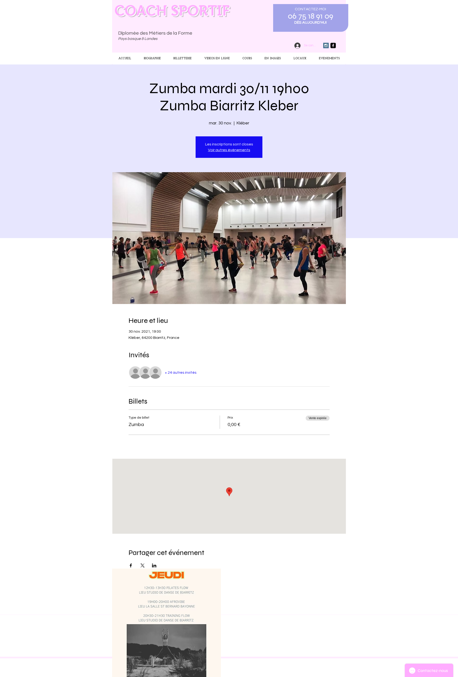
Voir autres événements (229, 150)
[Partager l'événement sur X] (142, 565)
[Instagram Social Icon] (326, 45)
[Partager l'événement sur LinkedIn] (154, 565)
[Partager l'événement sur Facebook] (131, 565)
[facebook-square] (333, 45)
